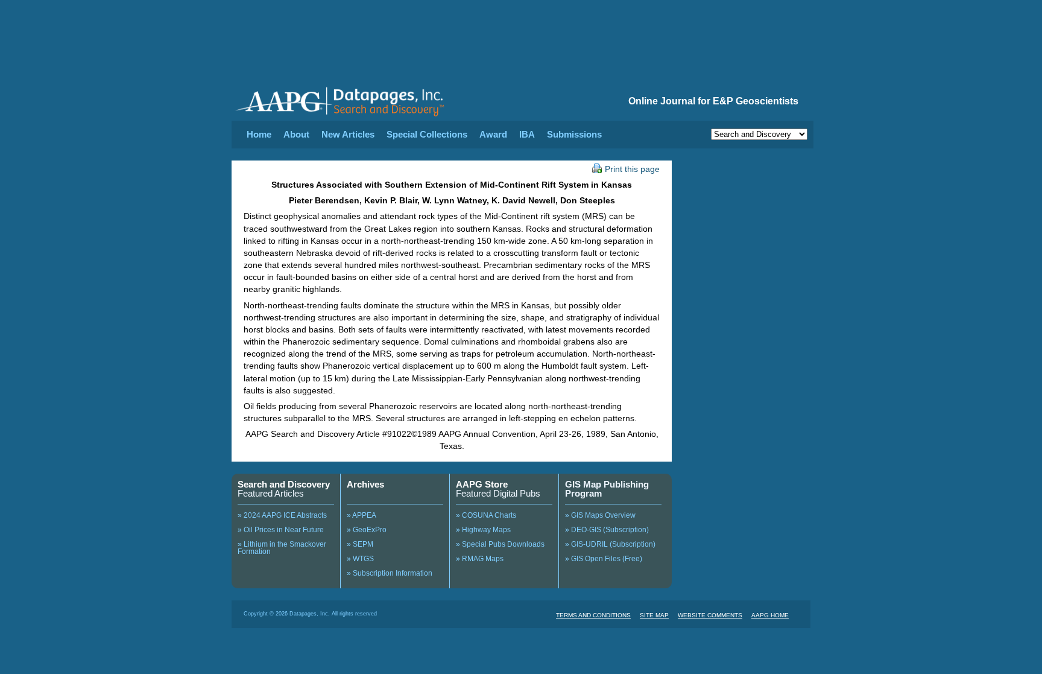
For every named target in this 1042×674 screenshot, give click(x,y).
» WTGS (360, 559)
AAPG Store (482, 484)
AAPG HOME (770, 615)
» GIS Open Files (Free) (603, 559)
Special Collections (427, 134)
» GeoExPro (367, 530)
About (296, 134)
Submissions (574, 134)
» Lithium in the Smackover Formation (282, 548)
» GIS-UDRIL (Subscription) (610, 544)
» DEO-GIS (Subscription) (607, 530)
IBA (527, 134)
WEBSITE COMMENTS (710, 615)
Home (259, 134)
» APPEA (361, 515)
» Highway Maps (483, 530)
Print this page (632, 169)
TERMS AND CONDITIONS (593, 615)
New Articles (347, 134)
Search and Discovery (284, 484)
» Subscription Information (389, 573)
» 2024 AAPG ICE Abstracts (282, 515)
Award (493, 134)
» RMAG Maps (480, 559)
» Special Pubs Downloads (500, 544)
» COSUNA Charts (486, 515)
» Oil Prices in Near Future (281, 530)
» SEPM (360, 544)
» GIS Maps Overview (600, 515)
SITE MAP (654, 615)
